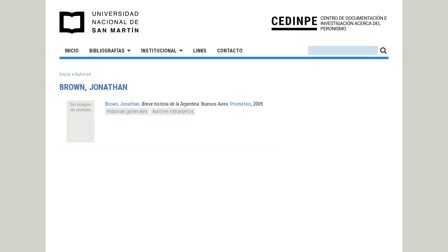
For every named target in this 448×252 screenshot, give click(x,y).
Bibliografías (107, 51)
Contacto (230, 51)
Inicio (72, 51)
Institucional (159, 51)
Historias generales (127, 111)
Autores (83, 74)
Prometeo (240, 104)
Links (199, 51)
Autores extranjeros (173, 111)
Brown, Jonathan (122, 104)
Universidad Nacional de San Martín (99, 23)
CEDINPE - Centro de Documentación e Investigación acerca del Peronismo (329, 22)
